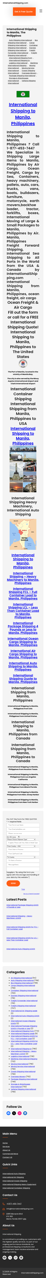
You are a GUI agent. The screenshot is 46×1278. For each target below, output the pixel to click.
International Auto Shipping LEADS (21, 949)
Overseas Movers (29, 73)
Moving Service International (23, 1066)
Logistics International (18, 63)
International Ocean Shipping (15, 1181)
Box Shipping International (23, 41)
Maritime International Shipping (23, 64)
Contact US (7, 1157)
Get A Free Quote (24, 11)
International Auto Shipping (14, 1173)
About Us (6, 1150)
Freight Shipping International (22, 54)
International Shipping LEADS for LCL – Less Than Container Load (22, 939)
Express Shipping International (22, 49)
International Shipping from (20, 58)
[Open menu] (41, 11)
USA (24, 1219)
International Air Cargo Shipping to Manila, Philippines (23, 654)
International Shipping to (19, 60)
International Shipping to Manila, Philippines (23, 436)
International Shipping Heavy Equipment (19, 1184)
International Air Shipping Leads (24, 1011)
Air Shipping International (21, 978)
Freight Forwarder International (21, 51)
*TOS (23, 889)
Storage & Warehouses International (18, 79)
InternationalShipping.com (15, 3)
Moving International (19, 1064)
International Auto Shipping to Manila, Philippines (23, 666)
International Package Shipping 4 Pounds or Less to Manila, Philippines (23, 628)
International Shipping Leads (23, 1033)
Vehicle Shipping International (23, 1089)
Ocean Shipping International (23, 1071)
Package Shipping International (22, 75)
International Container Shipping (16, 1188)
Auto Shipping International (20, 40)
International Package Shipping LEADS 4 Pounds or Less (22, 906)
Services (6, 1146)
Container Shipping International (23, 46)
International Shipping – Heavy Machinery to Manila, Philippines (23, 578)
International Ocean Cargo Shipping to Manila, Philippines (23, 642)
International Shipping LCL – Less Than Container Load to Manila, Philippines (23, 610)
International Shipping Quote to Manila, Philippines (23, 678)
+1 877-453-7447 (14, 1204)
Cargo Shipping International (21, 44)
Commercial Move (10, 1154)
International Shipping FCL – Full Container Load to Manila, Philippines (23, 594)
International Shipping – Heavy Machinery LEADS (19, 917)
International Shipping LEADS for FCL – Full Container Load (22, 928)
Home (5, 1143)
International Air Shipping (13, 1177)
